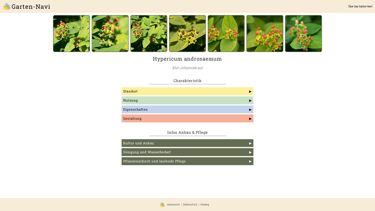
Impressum (173, 204)
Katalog (205, 204)
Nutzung (130, 100)
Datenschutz (190, 204)
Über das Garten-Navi (360, 6)
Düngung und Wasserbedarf (147, 152)
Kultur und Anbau (138, 143)
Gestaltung (132, 118)
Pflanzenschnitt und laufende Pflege (154, 161)
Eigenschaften (135, 109)
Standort (130, 91)
